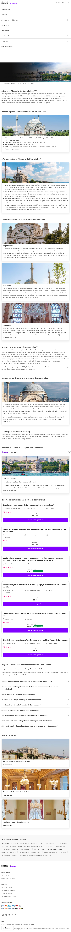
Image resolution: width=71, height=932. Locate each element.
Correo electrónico (9, 878)
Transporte (5, 30)
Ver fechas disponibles (35, 520)
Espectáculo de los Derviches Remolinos (30, 846)
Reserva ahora (7, 765)
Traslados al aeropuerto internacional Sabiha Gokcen (35, 855)
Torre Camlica (5, 849)
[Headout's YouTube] (9, 915)
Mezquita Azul (24, 843)
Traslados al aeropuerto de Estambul (55, 852)
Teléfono (6, 875)
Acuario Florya (60, 846)
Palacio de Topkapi (37, 843)
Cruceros (4, 41)
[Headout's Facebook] (12, 915)
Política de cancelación (8, 896)
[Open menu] (69, 3)
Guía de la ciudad (7, 46)
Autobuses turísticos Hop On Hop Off (30, 852)
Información (5, 9)
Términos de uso (6, 893)
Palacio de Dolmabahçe (10, 83)
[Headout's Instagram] (6, 915)
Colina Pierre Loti (26, 849)
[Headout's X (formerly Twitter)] (15, 915)
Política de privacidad (8, 890)
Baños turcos (49, 846)
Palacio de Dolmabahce (8, 846)
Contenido (8, 928)
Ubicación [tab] (14, 452)
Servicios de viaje (7, 36)
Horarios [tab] (4, 452)
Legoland (15, 849)
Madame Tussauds (39, 849)
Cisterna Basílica (50, 843)
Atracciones (5, 25)
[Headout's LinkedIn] (3, 915)
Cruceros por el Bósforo (8, 852)
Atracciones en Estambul (9, 20)
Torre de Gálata (62, 843)
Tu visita (4, 15)
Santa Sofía (14, 843)
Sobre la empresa (6, 887)
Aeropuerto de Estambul (9, 855)
